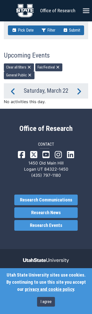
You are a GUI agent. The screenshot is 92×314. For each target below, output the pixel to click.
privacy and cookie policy (49, 289)
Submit (74, 30)
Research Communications (46, 200)
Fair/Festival (47, 67)
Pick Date (25, 30)
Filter (50, 30)
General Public (17, 75)
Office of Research (57, 10)
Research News (46, 212)
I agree (46, 301)
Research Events (46, 225)
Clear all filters (16, 67)
